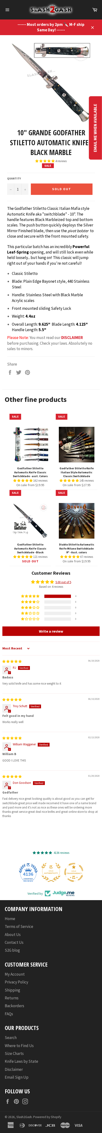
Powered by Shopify (47, 1117)
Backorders (14, 1005)
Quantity (14, 178)
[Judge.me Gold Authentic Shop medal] (39, 872)
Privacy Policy (16, 982)
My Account (15, 974)
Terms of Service (19, 926)
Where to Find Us (19, 1045)
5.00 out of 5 (63, 582)
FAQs (9, 1013)
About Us (13, 934)
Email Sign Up (16, 1077)
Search (11, 1037)
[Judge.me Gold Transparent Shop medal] (62, 872)
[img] (12, 661)
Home (10, 918)
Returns (12, 998)
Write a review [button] (51, 631)
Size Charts (14, 1053)
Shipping (12, 990)
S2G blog (12, 950)
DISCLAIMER (72, 337)
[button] (45, 161)
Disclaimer (14, 1069)
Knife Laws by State (21, 1061)
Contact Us (14, 942)
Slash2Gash (24, 1117)
